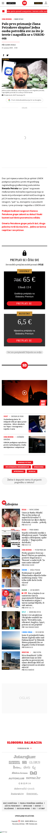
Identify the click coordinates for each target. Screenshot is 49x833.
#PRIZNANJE (19, 471)
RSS (34, 808)
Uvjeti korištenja (10, 803)
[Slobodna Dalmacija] (24, 3)
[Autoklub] (16, 778)
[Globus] (35, 762)
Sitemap (42, 808)
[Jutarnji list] (24, 756)
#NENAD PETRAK (24, 462)
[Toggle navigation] (3, 3)
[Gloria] (26, 767)
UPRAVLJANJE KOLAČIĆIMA (24, 816)
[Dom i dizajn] (33, 772)
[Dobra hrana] (20, 772)
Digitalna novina (23, 808)
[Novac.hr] (33, 778)
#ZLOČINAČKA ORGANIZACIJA (17, 467)
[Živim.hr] (17, 767)
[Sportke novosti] (24, 762)
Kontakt (38, 805)
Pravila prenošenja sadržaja (31, 803)
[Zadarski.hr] (17, 793)
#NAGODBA (39, 467)
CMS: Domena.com (31, 823)
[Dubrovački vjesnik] (24, 788)
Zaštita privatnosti (12, 805)
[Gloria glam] (34, 767)
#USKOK (32, 471)
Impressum (27, 805)
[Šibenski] (32, 793)
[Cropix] (24, 783)
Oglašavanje (9, 808)
